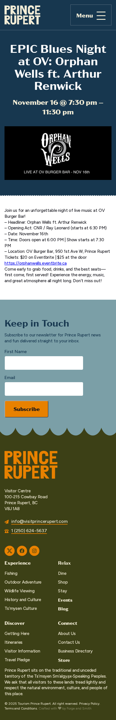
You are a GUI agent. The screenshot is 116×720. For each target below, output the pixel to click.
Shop (63, 582)
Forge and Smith (79, 708)
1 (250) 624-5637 (29, 530)
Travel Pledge (17, 659)
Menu (84, 15)
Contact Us (69, 642)
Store (64, 660)
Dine (62, 573)
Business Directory (75, 651)
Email (10, 377)
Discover (14, 623)
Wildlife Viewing (19, 590)
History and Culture (23, 599)
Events (65, 600)
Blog (63, 609)
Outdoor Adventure (23, 582)
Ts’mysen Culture (21, 608)
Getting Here (17, 633)
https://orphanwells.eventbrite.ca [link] (36, 263)
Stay (62, 590)
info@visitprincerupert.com (39, 521)
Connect (67, 623)
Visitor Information (22, 651)
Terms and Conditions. (21, 708)
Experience (18, 562)
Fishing (11, 573)
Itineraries (14, 642)
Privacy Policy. (89, 704)
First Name (15, 351)
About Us (67, 633)
